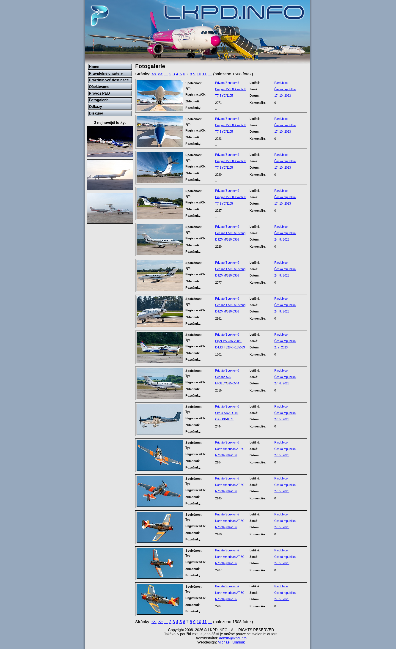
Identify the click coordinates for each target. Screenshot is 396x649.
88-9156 (231, 455)
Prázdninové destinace (109, 80)
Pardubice (281, 83)
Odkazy (95, 107)
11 (204, 74)
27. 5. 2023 (281, 419)
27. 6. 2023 (281, 383)
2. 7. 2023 (281, 347)
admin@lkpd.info (233, 638)
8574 (230, 419)
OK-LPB (220, 419)
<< (154, 74)
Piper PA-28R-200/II (228, 341)
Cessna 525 (223, 377)
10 (199, 74)
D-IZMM (220, 239)
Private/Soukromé (227, 83)
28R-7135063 (236, 347)
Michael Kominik (231, 642)
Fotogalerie (99, 100)
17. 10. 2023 (282, 95)
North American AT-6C (229, 449)
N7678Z (220, 455)
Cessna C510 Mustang (230, 233)
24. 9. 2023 (281, 239)
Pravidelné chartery (106, 73)
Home (94, 67)
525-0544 (233, 383)
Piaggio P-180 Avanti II (230, 89)
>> (160, 74)
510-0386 (233, 239)
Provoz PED (99, 93)
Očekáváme (99, 87)
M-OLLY (220, 383)
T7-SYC (220, 95)
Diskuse (96, 113)
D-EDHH (220, 347)
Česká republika (285, 89)
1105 (230, 95)
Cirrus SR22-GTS (226, 413)
